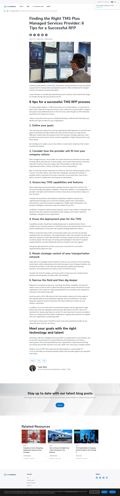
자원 (7, 11)
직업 (28, 477)
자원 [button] (28, 6)
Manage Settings (94, 492)
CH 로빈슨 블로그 (31, 480)
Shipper (33, 360)
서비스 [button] (21, 6)
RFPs (44, 360)
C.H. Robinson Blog (14, 11)
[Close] (116, 5)
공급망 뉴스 (29, 485)
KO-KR (114, 2)
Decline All (112, 492)
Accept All (104, 492)
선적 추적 (100, 2)
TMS (39, 360)
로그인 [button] (106, 2)
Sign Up (60, 405)
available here (99, 7)
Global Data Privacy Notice (71, 491)
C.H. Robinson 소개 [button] (38, 6)
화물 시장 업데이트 (31, 483)
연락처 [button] (48, 6)
